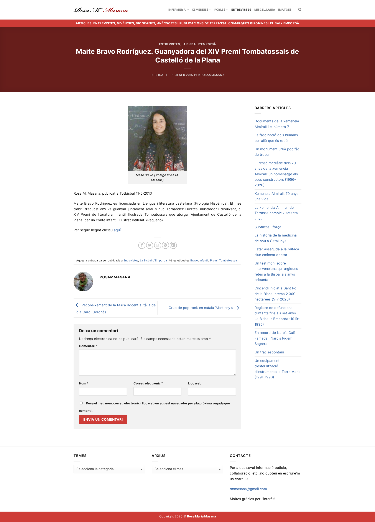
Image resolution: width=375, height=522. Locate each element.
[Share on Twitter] (149, 245)
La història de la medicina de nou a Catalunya (276, 238)
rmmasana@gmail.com (248, 489)
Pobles (219, 9)
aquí (118, 230)
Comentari (88, 346)
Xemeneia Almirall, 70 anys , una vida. (277, 196)
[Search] (299, 10)
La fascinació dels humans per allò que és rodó (276, 138)
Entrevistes (241, 9)
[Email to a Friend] (157, 245)
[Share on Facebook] (141, 245)
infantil (204, 260)
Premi (213, 260)
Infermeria (177, 9)
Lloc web (194, 383)
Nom (84, 383)
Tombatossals (228, 260)
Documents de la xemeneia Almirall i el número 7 (277, 124)
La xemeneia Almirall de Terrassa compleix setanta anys (276, 213)
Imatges (285, 9)
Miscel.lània (264, 9)
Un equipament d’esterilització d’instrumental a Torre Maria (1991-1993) (278, 368)
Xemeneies (200, 9)
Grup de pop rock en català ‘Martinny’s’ (201, 307)
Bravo (194, 260)
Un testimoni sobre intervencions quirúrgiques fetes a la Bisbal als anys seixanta (276, 271)
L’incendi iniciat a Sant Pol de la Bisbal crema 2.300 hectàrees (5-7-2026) (276, 293)
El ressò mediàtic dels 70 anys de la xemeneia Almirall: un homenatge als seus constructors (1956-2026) (276, 174)
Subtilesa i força (268, 227)
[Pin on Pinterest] (165, 245)
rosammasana (212, 75)
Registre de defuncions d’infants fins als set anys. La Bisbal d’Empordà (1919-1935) (277, 316)
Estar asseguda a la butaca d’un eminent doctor (277, 252)
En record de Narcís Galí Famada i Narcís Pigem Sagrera (275, 338)
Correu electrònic (148, 383)
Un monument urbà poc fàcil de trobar (278, 152)
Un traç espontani (269, 352)
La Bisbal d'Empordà (199, 44)
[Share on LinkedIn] (173, 245)
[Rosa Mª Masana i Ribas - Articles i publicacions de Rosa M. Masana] (101, 9)
